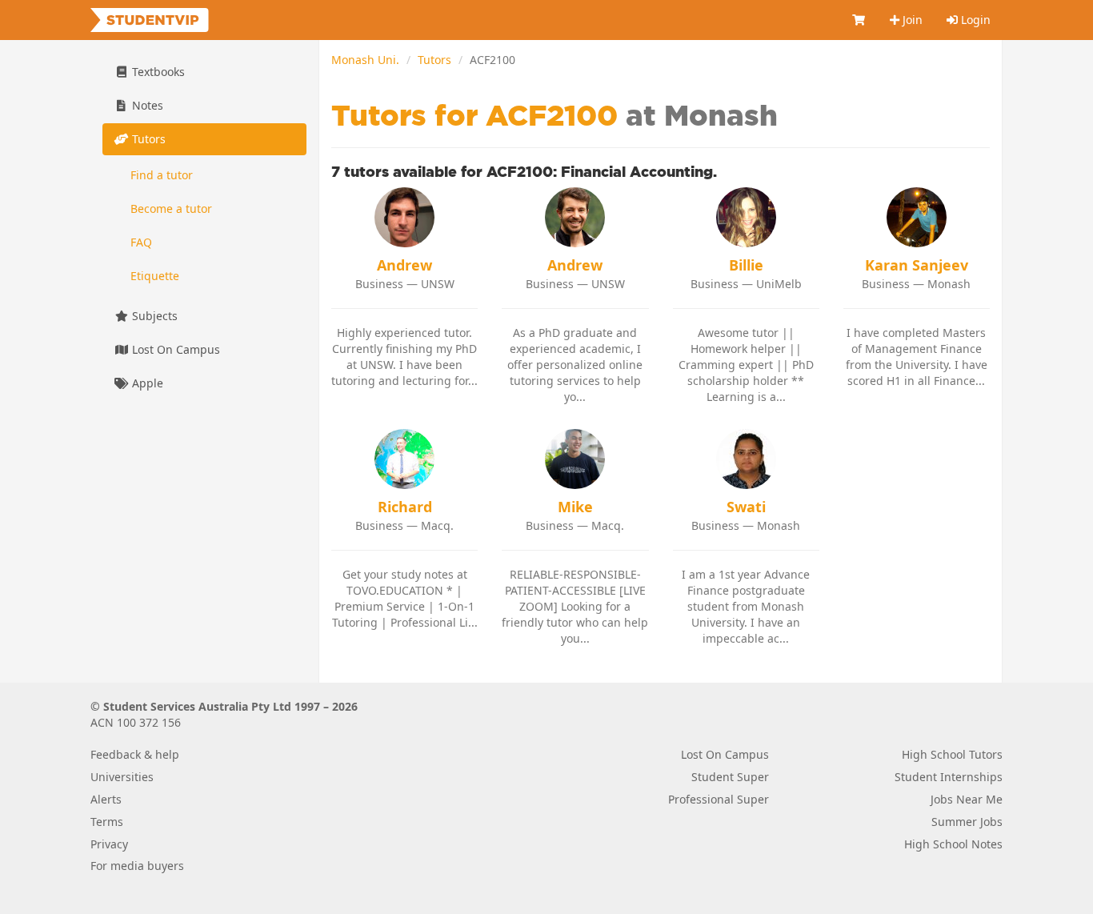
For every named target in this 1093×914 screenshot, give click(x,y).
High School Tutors (952, 754)
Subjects (153, 315)
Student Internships (949, 776)
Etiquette (154, 275)
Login (974, 19)
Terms (106, 821)
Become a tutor (171, 208)
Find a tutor (161, 174)
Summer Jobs (967, 821)
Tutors (434, 59)
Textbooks (157, 71)
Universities (122, 776)
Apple (146, 383)
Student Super (730, 776)
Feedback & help (134, 754)
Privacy (109, 844)
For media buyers (137, 865)
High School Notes (953, 844)
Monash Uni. (365, 59)
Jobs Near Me (967, 799)
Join (911, 19)
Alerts (106, 799)
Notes (146, 105)
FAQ (141, 242)
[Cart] (859, 20)
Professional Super (718, 799)
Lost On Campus (174, 349)
